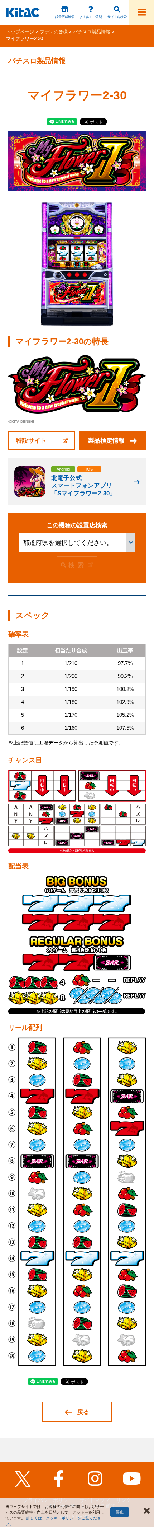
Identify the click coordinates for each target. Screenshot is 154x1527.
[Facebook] (59, 1479)
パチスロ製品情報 (91, 31)
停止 (120, 1512)
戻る (83, 1411)
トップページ (20, 31)
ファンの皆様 (54, 31)
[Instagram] (95, 1479)
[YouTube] (131, 1479)
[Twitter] (23, 1479)
